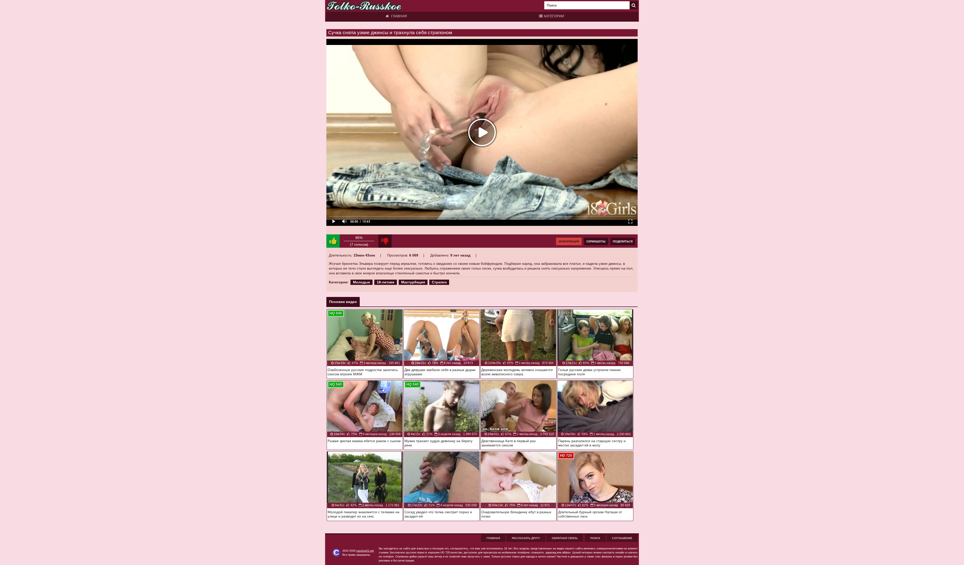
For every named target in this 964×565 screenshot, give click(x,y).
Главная (398, 16)
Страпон (439, 282)
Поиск (595, 538)
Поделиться (623, 241)
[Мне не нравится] (385, 241)
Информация (569, 241)
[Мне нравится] (333, 241)
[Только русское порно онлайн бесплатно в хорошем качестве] (364, 6)
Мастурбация (413, 282)
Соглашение (622, 538)
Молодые (361, 282)
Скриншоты (596, 241)
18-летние (385, 282)
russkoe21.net (365, 550)
